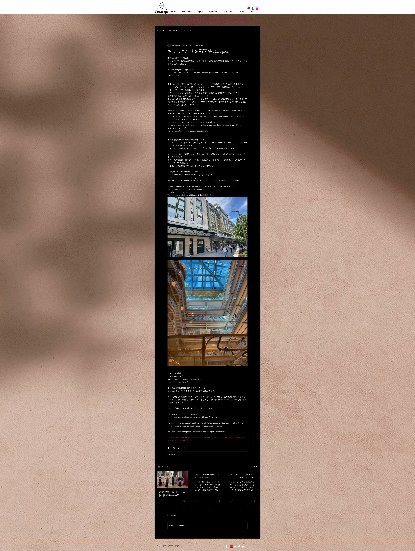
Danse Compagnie (185, 20)
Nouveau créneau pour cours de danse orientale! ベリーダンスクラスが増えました (242, 476)
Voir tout (255, 467)
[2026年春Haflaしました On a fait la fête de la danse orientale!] (172, 479)
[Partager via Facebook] (169, 448)
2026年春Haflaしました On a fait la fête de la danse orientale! (172, 494)
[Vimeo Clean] (243, 546)
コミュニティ (186, 30)
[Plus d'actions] (246, 45)
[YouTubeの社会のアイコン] (231, 546)
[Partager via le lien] (184, 448)
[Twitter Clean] (235, 546)
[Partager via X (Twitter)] (174, 448)
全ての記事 (160, 30)
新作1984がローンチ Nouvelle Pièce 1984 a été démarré (207, 476)
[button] (256, 30)
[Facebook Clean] (239, 546)
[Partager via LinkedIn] (179, 448)
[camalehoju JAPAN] (253, 8)
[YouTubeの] (248, 8)
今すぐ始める (173, 30)
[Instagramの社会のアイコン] (257, 8)
